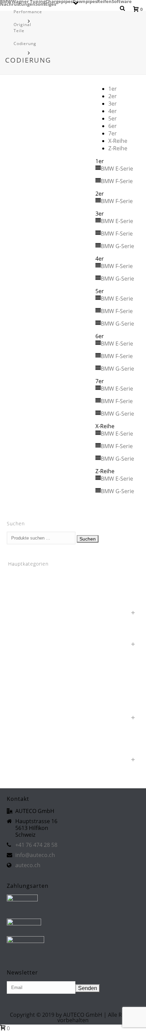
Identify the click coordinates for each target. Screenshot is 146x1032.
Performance (28, 12)
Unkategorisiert (29, 726)
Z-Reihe (117, 148)
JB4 (16, 684)
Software (122, 1)
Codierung (25, 43)
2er (112, 96)
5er (112, 118)
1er (112, 88)
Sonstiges (23, 716)
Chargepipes (59, 1)
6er (112, 126)
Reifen (104, 1)
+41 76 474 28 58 (36, 845)
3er (112, 103)
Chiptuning (24, 663)
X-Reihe (117, 141)
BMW (6, 1)
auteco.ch (27, 865)
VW (16, 737)
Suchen (87, 539)
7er (112, 133)
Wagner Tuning (28, 1)
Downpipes (85, 1)
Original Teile (22, 28)
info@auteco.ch (35, 855)
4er (112, 111)
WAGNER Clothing (32, 747)
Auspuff (21, 611)
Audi (17, 600)
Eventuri (21, 674)
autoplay (22, 621)
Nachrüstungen (29, 695)
